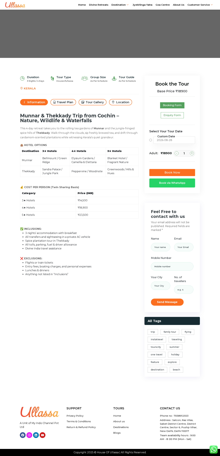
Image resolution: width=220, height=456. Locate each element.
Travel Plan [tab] (65, 102)
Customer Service (198, 4)
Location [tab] (122, 102)
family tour (170, 331)
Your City (156, 277)
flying (188, 331)
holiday (175, 354)
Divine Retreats (98, 4)
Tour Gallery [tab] (94, 102)
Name (155, 238)
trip (153, 331)
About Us (178, 4)
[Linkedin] (36, 435)
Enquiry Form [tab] (172, 115)
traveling (177, 339)
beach (176, 369)
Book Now (172, 172)
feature (155, 362)
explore (172, 362)
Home (82, 4)
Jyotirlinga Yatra (142, 4)
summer (174, 347)
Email (178, 238)
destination (157, 369)
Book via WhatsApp (172, 182)
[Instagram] (29, 435)
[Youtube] (42, 435)
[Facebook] (23, 435)
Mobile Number (161, 258)
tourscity (156, 347)
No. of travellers (180, 279)
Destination (118, 4)
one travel (156, 354)
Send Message (167, 302)
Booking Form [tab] (172, 105)
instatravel (157, 339)
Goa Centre (163, 4)
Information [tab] (35, 102)
